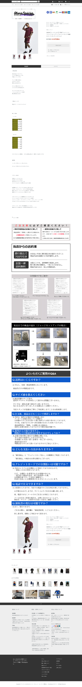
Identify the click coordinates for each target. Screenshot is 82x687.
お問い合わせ (68, 4)
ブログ (62, 4)
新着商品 (51, 24)
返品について (44, 665)
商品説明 (26, 66)
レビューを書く (16, 217)
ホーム (13, 4)
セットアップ (52, 22)
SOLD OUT (58, 45)
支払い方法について (45, 661)
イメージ (56, 66)
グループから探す (28, 4)
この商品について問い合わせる (54, 544)
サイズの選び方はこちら (53, 51)
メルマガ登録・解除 (56, 4)
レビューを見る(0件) (51, 55)
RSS (42, 676)
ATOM (45, 676)
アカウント (55, 1)
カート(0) (68, 1)
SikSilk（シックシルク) (64, 23)
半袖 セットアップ (59, 22)
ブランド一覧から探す (54, 23)
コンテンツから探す (36, 4)
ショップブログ (44, 674)
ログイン (58, 663)
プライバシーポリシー (46, 669)
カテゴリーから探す (19, 4)
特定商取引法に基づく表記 (47, 667)
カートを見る (58, 665)
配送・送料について (45, 663)
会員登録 (61, 1)
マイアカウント (59, 658)
